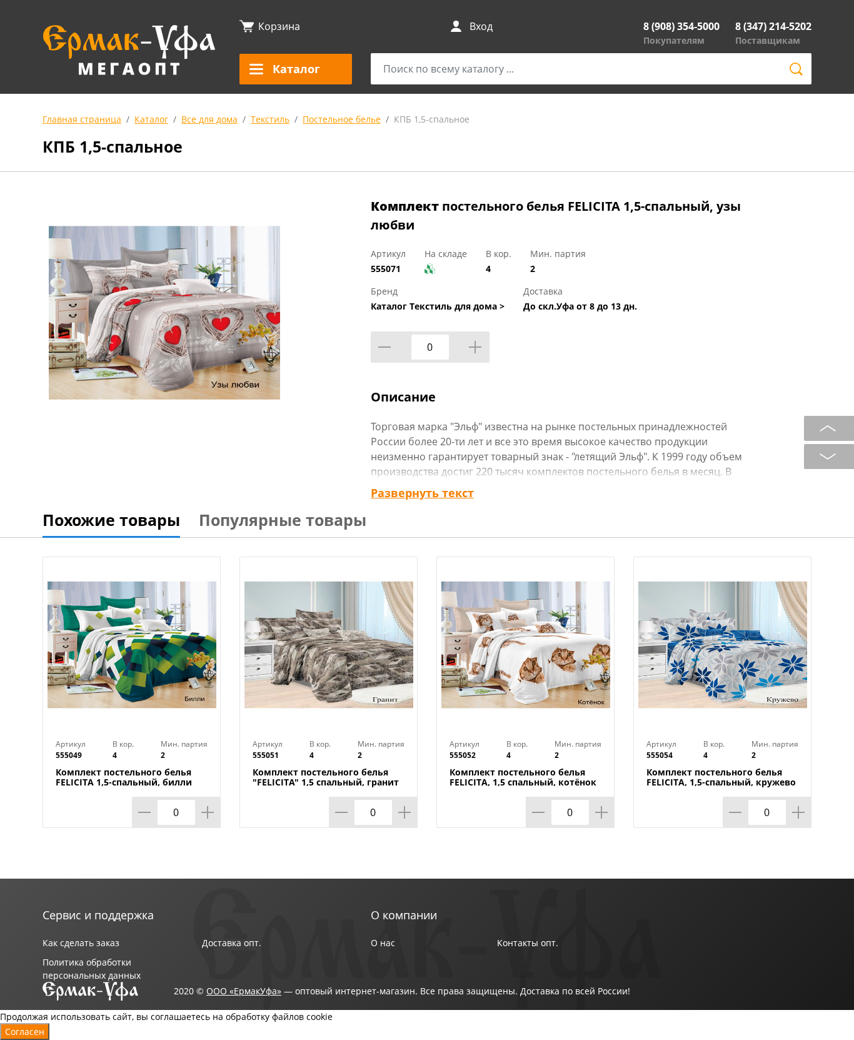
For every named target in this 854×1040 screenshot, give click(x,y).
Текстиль (270, 119)
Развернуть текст (422, 492)
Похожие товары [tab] (111, 519)
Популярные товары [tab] (282, 519)
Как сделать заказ (81, 943)
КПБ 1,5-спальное (432, 119)
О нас (383, 943)
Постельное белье (342, 119)
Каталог (151, 119)
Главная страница (82, 119)
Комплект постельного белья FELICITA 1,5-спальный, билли (124, 777)
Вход (481, 26)
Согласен (24, 1031)
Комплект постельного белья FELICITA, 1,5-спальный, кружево (721, 777)
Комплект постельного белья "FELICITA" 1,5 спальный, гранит (326, 777)
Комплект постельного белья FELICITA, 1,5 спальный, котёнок (523, 777)
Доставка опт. (231, 943)
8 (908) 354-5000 (681, 26)
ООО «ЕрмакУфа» (243, 991)
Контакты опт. (527, 943)
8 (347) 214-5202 (773, 26)
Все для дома (209, 119)
